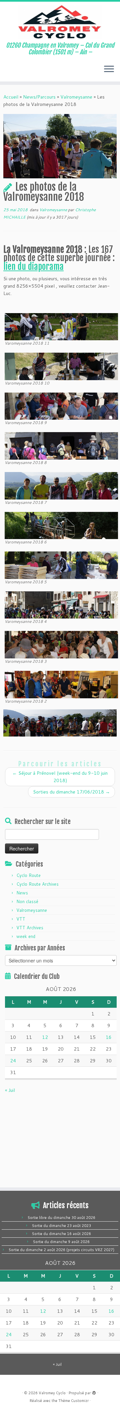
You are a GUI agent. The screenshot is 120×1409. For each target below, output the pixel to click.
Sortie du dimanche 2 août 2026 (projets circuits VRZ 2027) (61, 1249)
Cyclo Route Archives (37, 884)
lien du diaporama (33, 266)
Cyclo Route (28, 875)
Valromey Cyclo (52, 1393)
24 (13, 1060)
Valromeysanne (76, 97)
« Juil (10, 1090)
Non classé (27, 901)
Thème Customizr (73, 1400)
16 (109, 1037)
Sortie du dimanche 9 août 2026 (61, 1241)
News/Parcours (39, 97)
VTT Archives (29, 928)
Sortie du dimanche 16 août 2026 (61, 1233)
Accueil (10, 97)
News (22, 893)
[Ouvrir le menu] (109, 69)
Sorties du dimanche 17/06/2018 (71, 791)
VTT (20, 919)
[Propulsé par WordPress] (94, 1391)
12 (45, 1037)
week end (25, 936)
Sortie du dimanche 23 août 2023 (61, 1225)
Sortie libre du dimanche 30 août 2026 (61, 1217)
